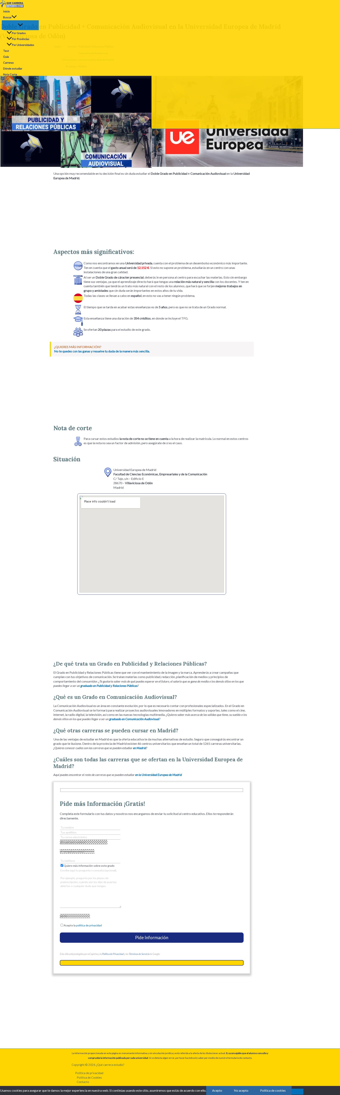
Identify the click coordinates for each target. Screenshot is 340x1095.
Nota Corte (10, 74)
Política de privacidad (89, 1073)
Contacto (83, 1082)
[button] (14, 17)
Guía (6, 56)
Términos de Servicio (139, 954)
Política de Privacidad (113, 954)
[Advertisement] (151, 212)
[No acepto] (297, 1092)
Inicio (6, 11)
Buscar (7, 17)
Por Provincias (20, 39)
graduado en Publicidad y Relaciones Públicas (109, 685)
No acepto (241, 1090)
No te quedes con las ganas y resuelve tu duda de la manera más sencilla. (102, 351)
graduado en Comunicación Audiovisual (134, 719)
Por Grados (19, 33)
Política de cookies (273, 1090)
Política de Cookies (89, 1077)
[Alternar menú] (20, 25)
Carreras (8, 62)
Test (6, 50)
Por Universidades (23, 44)
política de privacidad (89, 925)
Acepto (217, 1090)
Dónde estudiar (12, 68)
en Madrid (139, 748)
